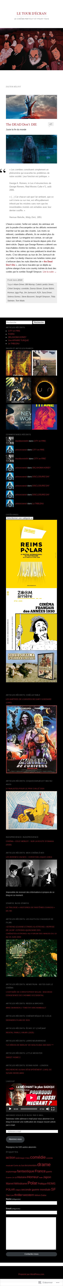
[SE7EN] (18, 363)
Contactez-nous (31, 1254)
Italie (41, 1177)
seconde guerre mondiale (36, 1189)
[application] (31, 1097)
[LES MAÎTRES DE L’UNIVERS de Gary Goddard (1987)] (31, 773)
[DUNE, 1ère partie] (44, 390)
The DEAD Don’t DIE (21, 124)
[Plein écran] (52, 1109)
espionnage (11, 1171)
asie (18, 1158)
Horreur (10, 292)
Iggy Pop (19, 292)
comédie (25, 288)
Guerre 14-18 (11, 1177)
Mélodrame (20, 1183)
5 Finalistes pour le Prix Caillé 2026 (25, 789)
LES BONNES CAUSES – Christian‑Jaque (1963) (29, 857)
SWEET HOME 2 (13, 1057)
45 (50, 124)
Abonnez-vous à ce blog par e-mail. (25, 1115)
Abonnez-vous (15, 1139)
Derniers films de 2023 (18, 1020)
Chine (27, 1158)
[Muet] (47, 1109)
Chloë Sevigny (13, 288)
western (28, 1195)
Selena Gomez (14, 297)
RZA (39, 292)
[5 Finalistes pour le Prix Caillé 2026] (31, 829)
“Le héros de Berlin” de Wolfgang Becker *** (30, 1045)
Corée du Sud (18, 1165)
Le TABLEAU (14, 343)
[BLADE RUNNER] (18, 390)
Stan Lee (10, 1195)
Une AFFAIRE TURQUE (18, 340)
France (40, 1171)
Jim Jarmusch (30, 292)
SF (53, 1189)
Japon (47, 1177)
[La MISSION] (18, 417)
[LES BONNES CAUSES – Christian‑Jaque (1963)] (31, 886)
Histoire (21, 1177)
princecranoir (21, 450)
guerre (49, 1172)
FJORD (11, 334)
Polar (32, 1183)
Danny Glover (36, 288)
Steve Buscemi (28, 297)
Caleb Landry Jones (44, 284)
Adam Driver (18, 284)
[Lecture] (10, 1109)
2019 (20, 280)
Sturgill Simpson (43, 297)
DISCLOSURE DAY (40, 477)
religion (18, 1190)
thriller (18, 1195)
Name (13, 1199)
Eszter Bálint (48, 288)
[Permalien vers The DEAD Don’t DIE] (31, 107)
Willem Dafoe (40, 1195)
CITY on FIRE (14, 331)
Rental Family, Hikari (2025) (20, 1032)
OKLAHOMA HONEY (17, 337)
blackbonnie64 (21, 441)
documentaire (31, 1165)
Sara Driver (47, 292)
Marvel (10, 1183)
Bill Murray (30, 284)
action (10, 1157)
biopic (22, 1158)
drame (44, 1164)
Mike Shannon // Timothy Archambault (26, 1008)
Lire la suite (49, 272)
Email (13, 1209)
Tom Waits (20, 301)
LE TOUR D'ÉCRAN (31, 13)
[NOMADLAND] (44, 363)
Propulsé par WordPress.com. (31, 1274)
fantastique (25, 1171)
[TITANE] (44, 417)
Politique (42, 1183)
